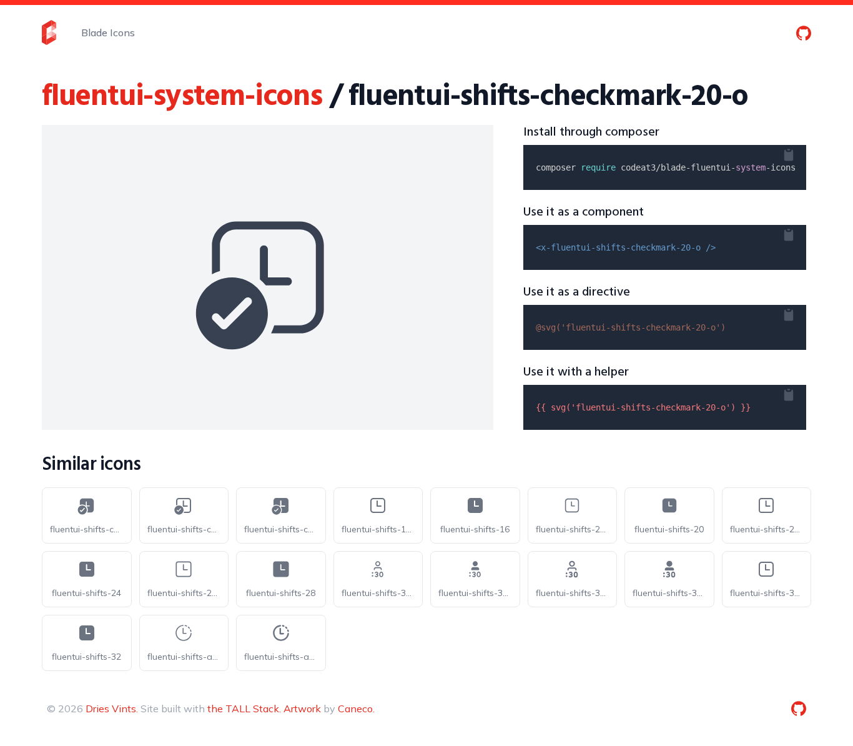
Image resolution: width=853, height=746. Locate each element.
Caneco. (356, 708)
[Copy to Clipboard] (798, 152)
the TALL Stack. (244, 708)
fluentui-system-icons (182, 97)
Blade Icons (108, 32)
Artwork (302, 708)
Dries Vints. (112, 708)
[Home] (49, 32)
